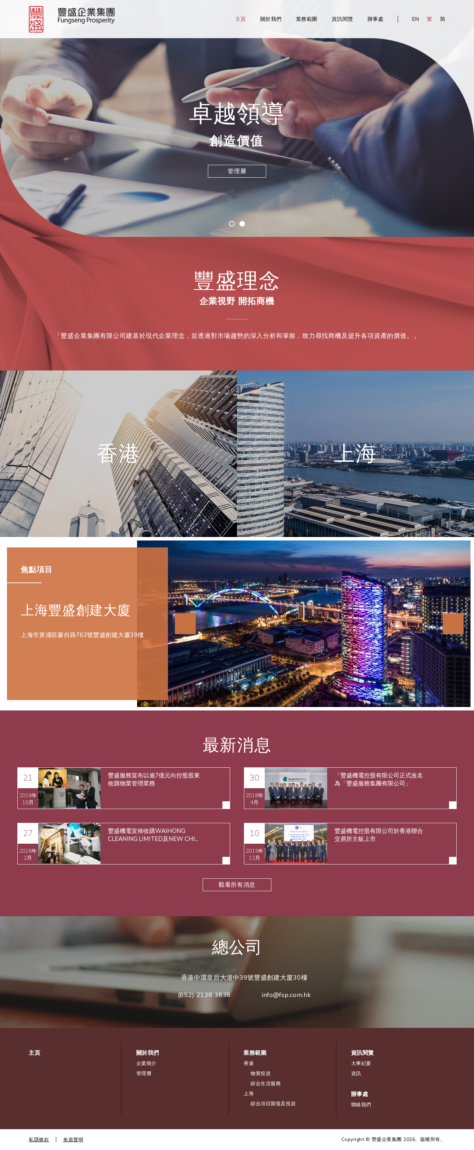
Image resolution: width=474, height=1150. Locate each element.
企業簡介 (237, 171)
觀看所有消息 (237, 885)
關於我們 (271, 19)
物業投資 (118, 484)
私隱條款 (39, 1139)
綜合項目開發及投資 (355, 489)
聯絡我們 (361, 1104)
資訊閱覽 (342, 19)
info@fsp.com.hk (286, 995)
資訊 (356, 1073)
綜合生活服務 (118, 505)
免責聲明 (73, 1139)
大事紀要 (361, 1063)
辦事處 (375, 19)
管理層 (144, 1073)
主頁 (240, 19)
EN (415, 19)
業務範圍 (307, 19)
